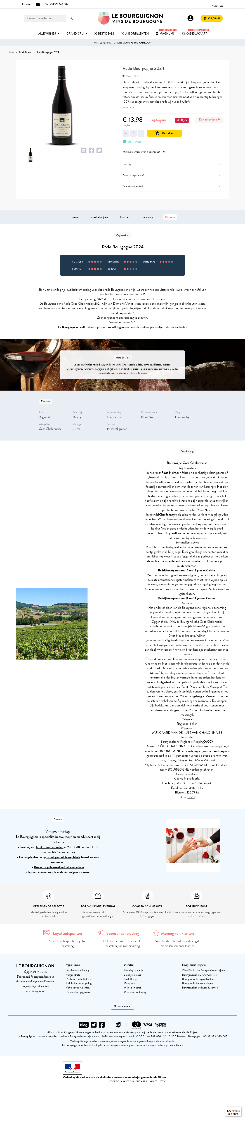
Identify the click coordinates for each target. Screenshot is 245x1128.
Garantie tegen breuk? (133, 175)
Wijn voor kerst (132, 987)
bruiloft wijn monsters (49, 847)
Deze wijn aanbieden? (132, 186)
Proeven (74, 217)
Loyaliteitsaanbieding (77, 970)
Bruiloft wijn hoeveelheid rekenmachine (59, 867)
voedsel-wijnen (99, 217)
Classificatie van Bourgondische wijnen (203, 970)
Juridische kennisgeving (78, 983)
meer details (129, 107)
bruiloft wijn (130, 979)
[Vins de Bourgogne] (130, 18)
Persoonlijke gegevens (78, 992)
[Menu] (239, 1109)
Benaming (147, 217)
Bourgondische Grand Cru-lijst (199, 975)
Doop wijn (129, 983)
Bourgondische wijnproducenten (200, 987)
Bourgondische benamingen (197, 983)
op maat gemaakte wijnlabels (62, 857)
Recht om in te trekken (78, 979)
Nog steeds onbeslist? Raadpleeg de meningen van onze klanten (177, 943)
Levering (126, 164)
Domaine (170, 217)
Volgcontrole (73, 975)
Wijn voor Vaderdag (135, 992)
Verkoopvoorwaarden (78, 987)
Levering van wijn (133, 970)
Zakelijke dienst (132, 975)
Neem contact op (122, 1006)
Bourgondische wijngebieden (198, 979)
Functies (124, 217)
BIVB (191, 797)
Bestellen (164, 133)
